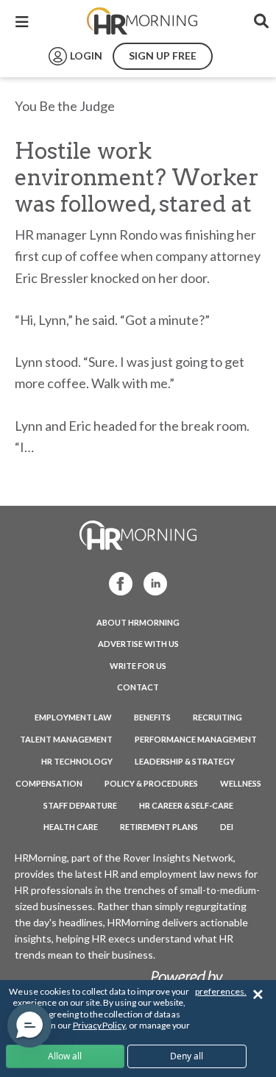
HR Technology (77, 761)
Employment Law (73, 717)
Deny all (186, 1056)
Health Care (70, 826)
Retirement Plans (159, 826)
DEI (226, 826)
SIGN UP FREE (163, 55)
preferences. (221, 991)
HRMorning (142, 21)
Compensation (48, 783)
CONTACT (138, 687)
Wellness (240, 783)
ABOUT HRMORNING (138, 622)
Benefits (152, 717)
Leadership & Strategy (185, 761)
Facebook (116, 582)
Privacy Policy (99, 1025)
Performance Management (196, 739)
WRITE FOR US (138, 665)
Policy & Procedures (151, 783)
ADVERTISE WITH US (138, 643)
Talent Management (66, 739)
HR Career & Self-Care (186, 805)
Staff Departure (80, 805)
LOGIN (86, 55)
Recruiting (217, 717)
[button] (29, 1025)
